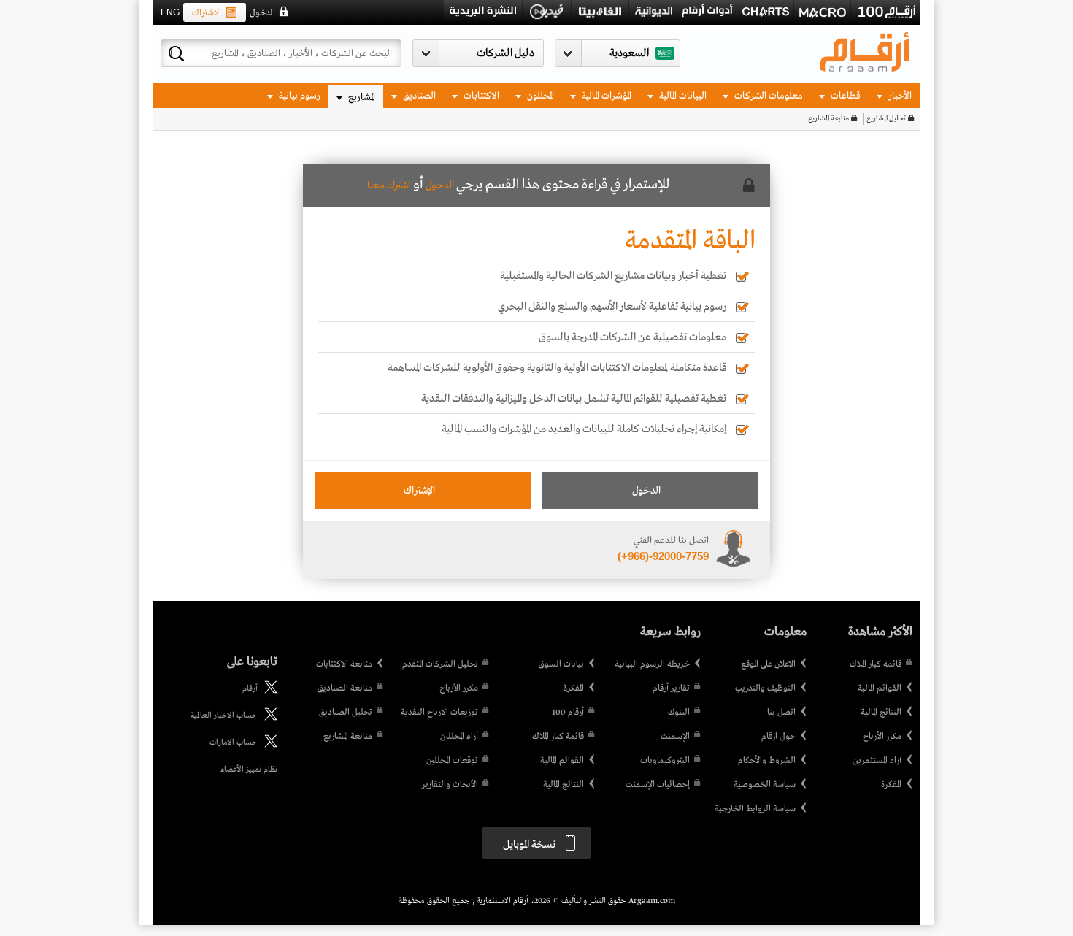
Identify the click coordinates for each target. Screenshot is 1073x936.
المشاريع (360, 97)
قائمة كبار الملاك (875, 664)
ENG (170, 12)
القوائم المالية (879, 688)
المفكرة (891, 785)
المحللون (539, 96)
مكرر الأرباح (882, 737)
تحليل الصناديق (345, 712)
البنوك (679, 712)
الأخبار (899, 96)
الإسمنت (675, 737)
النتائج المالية (881, 712)
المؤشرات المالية (605, 96)
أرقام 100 (568, 712)
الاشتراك (206, 13)
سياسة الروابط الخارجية (755, 809)
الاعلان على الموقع (768, 664)
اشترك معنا (388, 185)
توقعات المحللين (452, 761)
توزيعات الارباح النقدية (439, 712)
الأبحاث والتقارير (450, 785)
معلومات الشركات (767, 96)
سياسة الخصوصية (765, 785)
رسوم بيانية (298, 96)
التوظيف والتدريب (765, 688)
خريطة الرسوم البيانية (652, 664)
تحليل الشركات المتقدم (440, 664)
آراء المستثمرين (877, 761)
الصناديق (418, 96)
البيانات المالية (682, 96)
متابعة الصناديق (345, 688)
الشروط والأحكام (767, 761)
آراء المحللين (459, 737)
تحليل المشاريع (886, 118)
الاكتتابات (480, 96)
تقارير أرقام (671, 688)
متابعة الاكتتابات (344, 664)
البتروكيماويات (665, 761)
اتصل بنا (781, 712)
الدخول (262, 13)
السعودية (629, 53)
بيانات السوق (561, 664)
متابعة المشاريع (828, 118)
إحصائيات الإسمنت (658, 785)
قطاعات (844, 96)
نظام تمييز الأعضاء (248, 769)
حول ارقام (778, 737)
